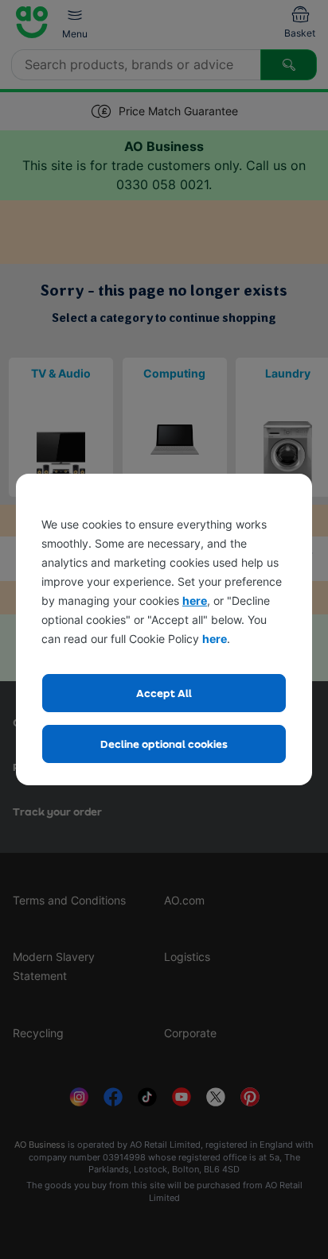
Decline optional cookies (164, 743)
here (194, 600)
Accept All (164, 692)
